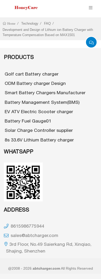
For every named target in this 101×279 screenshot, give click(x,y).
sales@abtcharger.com (34, 235)
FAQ (47, 23)
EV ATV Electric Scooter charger (39, 111)
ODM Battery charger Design (35, 83)
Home (11, 23)
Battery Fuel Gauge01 (28, 121)
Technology (29, 23)
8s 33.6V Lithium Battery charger (39, 139)
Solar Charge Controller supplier (39, 130)
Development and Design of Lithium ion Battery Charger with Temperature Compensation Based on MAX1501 (48, 32)
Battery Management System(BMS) (42, 102)
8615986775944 (27, 226)
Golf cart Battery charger (32, 74)
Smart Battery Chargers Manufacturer (45, 92)
